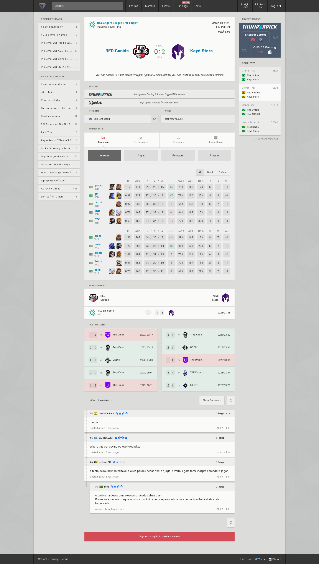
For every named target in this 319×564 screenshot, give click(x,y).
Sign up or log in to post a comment (159, 536)
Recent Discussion (52, 77)
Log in (275, 6)
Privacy (54, 559)
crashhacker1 (106, 413)
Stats (198, 6)
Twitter (262, 559)
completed (248, 63)
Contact (42, 559)
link (228, 428)
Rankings (183, 5)
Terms (64, 559)
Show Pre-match (212, 400)
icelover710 (105, 462)
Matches (150, 6)
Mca (106, 486)
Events (166, 6)
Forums (133, 6)
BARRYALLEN (106, 437)
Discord (276, 559)
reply (220, 428)
